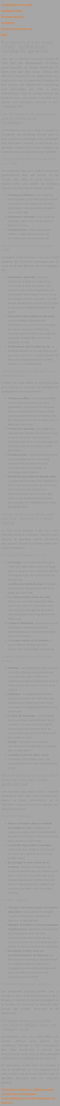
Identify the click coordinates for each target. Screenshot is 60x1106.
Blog (4, 34)
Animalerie (8, 22)
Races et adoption (12, 16)
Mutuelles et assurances (16, 28)
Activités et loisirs (11, 10)
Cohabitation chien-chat (16, 4)
